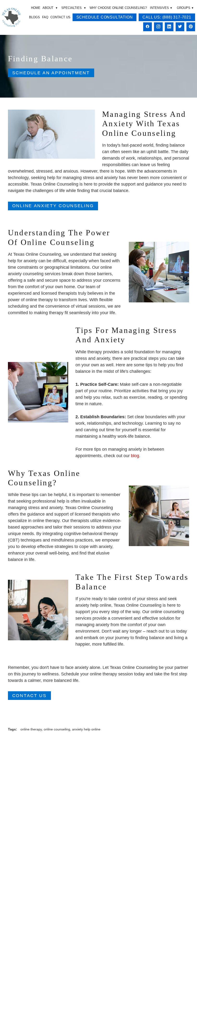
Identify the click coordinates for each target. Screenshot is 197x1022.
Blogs (34, 17)
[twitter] (180, 26)
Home (35, 8)
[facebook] (147, 26)
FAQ (45, 17)
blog (135, 455)
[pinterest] (190, 26)
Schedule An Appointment (51, 72)
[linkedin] (169, 26)
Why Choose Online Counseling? (118, 8)
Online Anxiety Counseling (53, 205)
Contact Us (60, 17)
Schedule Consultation (104, 17)
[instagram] (158, 26)
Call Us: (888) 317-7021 (166, 17)
